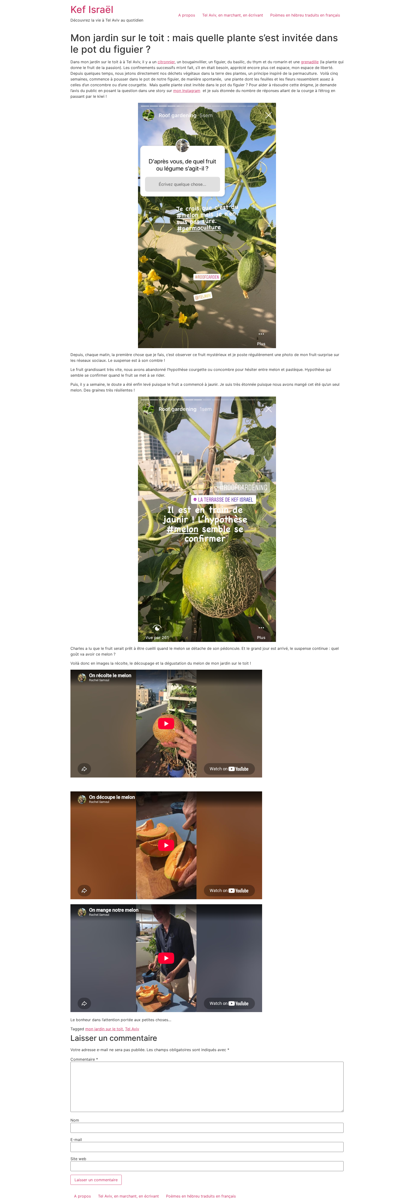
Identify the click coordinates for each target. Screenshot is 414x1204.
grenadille (310, 61)
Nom (74, 1120)
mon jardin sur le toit (104, 1028)
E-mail (76, 1139)
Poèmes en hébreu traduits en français (305, 15)
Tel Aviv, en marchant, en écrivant (232, 15)
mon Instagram (186, 90)
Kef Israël (91, 9)
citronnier (166, 61)
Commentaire (84, 1059)
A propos (186, 15)
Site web (78, 1159)
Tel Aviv (132, 1028)
